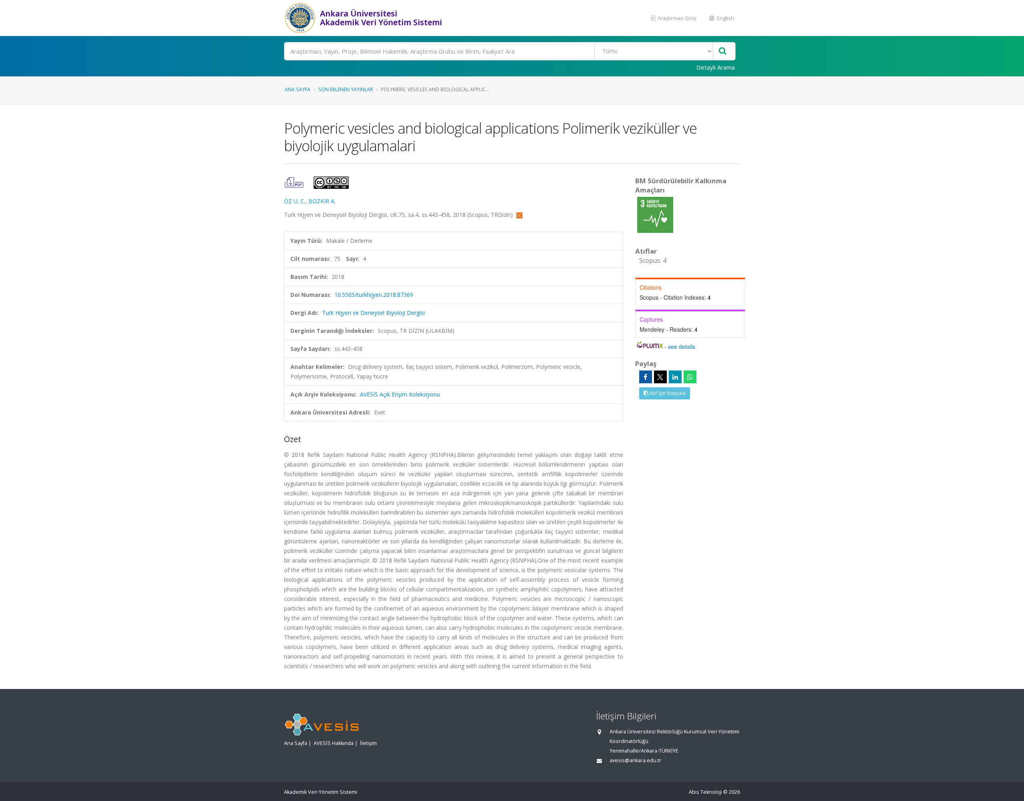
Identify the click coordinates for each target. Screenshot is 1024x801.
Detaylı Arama (715, 67)
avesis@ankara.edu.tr (635, 760)
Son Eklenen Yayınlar (345, 89)
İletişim (368, 743)
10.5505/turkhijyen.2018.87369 (373, 294)
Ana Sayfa (297, 89)
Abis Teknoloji (705, 792)
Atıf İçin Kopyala (667, 393)
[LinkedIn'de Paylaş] (675, 376)
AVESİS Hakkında (334, 743)
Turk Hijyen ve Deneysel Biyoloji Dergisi (373, 312)
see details (681, 346)
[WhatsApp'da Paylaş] (690, 376)
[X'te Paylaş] (660, 376)
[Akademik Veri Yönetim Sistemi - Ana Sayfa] (301, 18)
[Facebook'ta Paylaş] (645, 376)
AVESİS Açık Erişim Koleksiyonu (400, 394)
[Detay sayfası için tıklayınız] (655, 214)
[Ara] (723, 51)
